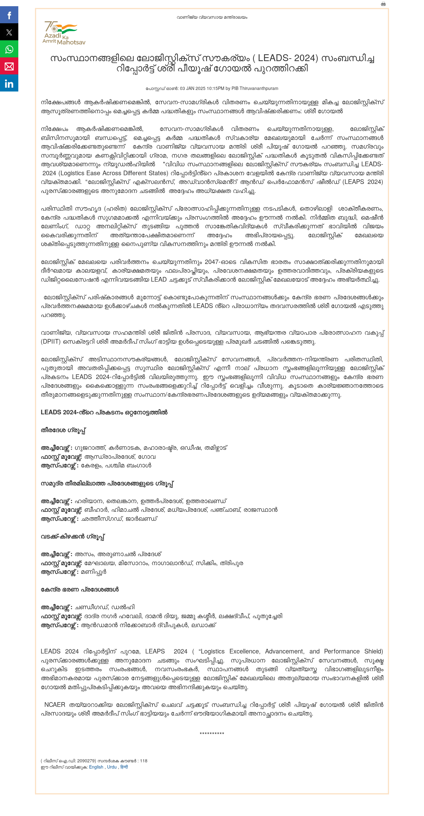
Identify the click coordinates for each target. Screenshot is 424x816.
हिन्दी (124, 767)
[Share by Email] (9, 65)
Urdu (112, 767)
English (97, 767)
